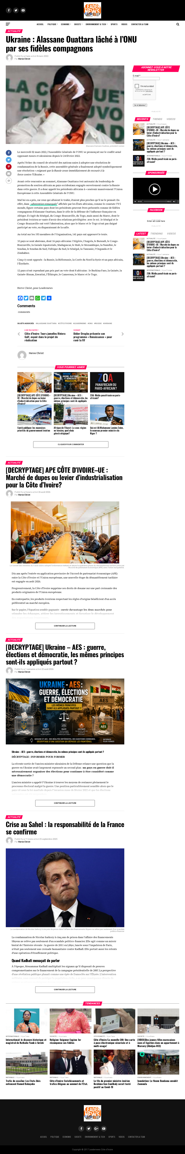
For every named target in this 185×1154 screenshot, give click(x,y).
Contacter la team (139, 24)
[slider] (157, 201)
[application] (156, 191)
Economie (65, 24)
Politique (52, 24)
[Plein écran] (178, 201)
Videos (124, 24)
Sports (114, 24)
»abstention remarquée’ (43, 204)
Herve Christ (24, 59)
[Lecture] (135, 201)
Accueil (40, 24)
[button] (154, 189)
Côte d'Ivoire (65, 323)
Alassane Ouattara (47, 323)
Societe (77, 24)
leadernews (80, 323)
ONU (91, 323)
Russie (98, 323)
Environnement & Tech (96, 24)
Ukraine (108, 323)
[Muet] (174, 201)
